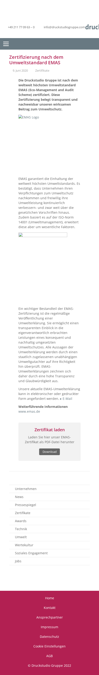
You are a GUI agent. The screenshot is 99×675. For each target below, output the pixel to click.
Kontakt (49, 607)
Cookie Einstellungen (49, 646)
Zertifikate (42, 71)
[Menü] (6, 44)
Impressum (49, 627)
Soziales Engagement (31, 553)
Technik (21, 529)
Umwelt (21, 537)
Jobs (18, 561)
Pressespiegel (25, 505)
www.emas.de (29, 411)
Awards (20, 521)
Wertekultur (24, 545)
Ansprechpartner (49, 617)
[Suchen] (92, 43)
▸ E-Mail (66, 398)
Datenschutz (49, 636)
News (19, 497)
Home (49, 598)
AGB (49, 656)
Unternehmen (26, 489)
